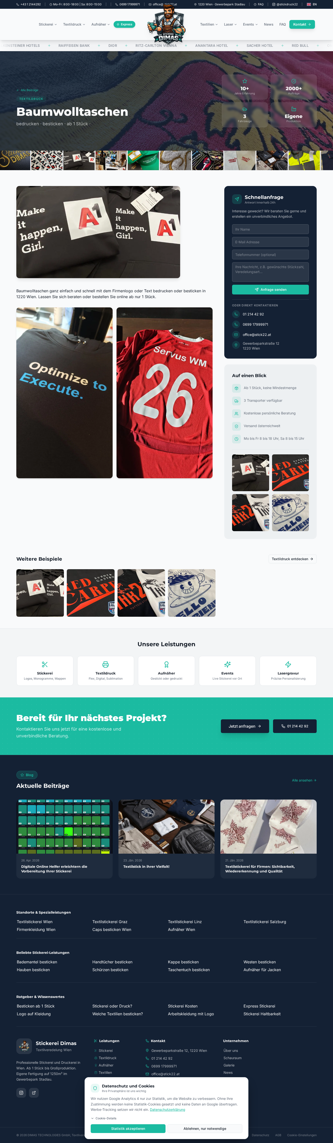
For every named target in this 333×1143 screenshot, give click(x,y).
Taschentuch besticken (189, 969)
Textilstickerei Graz (109, 921)
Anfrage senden (273, 289)
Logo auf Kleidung (34, 1013)
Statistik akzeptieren (128, 1128)
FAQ (261, 4)
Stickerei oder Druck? (112, 1006)
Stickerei (46, 24)
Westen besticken (260, 961)
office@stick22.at (257, 334)
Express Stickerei (259, 1006)
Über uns (231, 1050)
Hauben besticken (33, 969)
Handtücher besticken (112, 961)
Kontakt (299, 24)
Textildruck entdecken (290, 559)
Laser (228, 24)
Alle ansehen (302, 780)
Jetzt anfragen (242, 726)
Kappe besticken (183, 961)
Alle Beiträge (29, 90)
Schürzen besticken (110, 969)
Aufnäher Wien (181, 929)
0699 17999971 (255, 324)
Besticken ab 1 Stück (36, 1006)
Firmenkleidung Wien (36, 929)
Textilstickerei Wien (34, 921)
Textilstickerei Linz (185, 921)
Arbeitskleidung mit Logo (191, 1013)
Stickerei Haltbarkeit (262, 1013)
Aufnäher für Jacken (262, 969)
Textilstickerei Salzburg (265, 921)
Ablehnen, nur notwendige (205, 1128)
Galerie (229, 1065)
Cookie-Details (106, 1118)
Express (126, 24)
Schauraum (233, 1058)
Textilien (207, 24)
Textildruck (72, 24)
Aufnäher (98, 24)
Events (248, 24)
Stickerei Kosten (182, 1006)
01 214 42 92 (253, 314)
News (269, 24)
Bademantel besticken (37, 961)
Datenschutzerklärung (167, 1109)
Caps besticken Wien (111, 929)
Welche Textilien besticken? (117, 1013)
